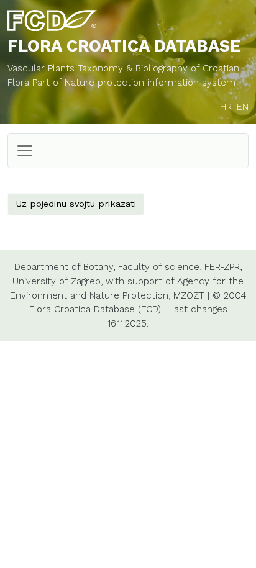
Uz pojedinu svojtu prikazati (76, 204)
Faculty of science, (159, 267)
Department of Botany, (64, 267)
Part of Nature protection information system (133, 82)
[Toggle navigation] (25, 151)
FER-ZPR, (223, 267)
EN (243, 106)
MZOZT (188, 295)
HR (226, 106)
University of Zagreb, (57, 281)
